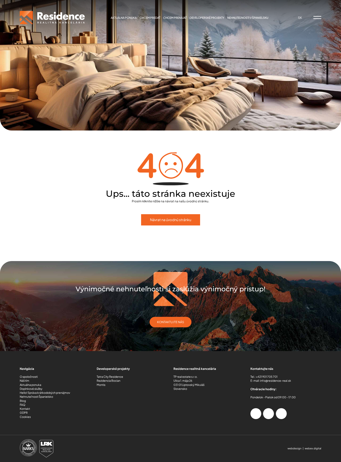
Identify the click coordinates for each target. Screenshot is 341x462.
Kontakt (25, 408)
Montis (101, 384)
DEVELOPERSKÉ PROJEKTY (207, 17)
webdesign (294, 448)
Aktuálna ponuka (30, 384)
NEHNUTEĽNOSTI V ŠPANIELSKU (247, 17)
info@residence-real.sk (275, 380)
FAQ (22, 404)
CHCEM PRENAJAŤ (175, 17)
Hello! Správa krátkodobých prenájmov (45, 392)
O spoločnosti (29, 376)
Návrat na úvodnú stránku (170, 220)
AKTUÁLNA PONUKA (124, 17)
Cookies (25, 416)
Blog (23, 400)
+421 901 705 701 (266, 376)
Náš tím (24, 380)
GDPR (24, 412)
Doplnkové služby (31, 388)
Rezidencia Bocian (108, 380)
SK (300, 17)
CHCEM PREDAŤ (150, 17)
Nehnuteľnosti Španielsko (36, 396)
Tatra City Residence (110, 376)
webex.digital (313, 448)
